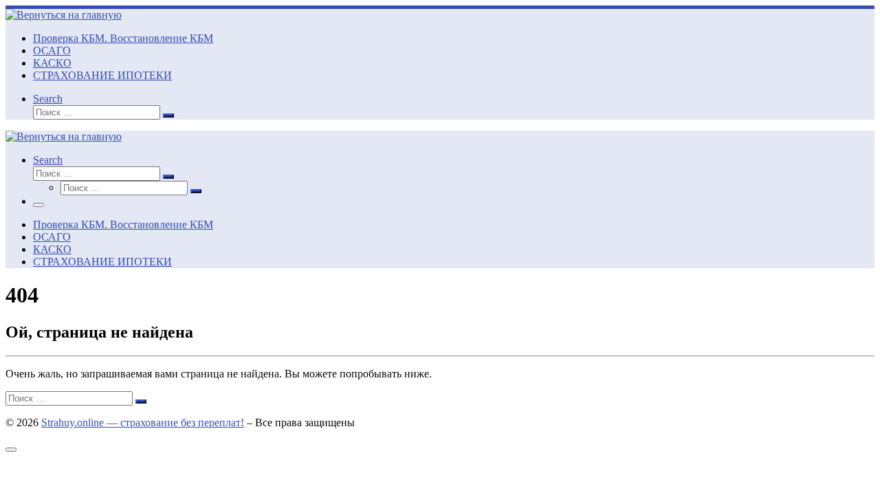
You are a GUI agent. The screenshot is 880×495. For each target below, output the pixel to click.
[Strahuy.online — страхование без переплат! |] (64, 15)
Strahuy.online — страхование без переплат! (142, 422)
